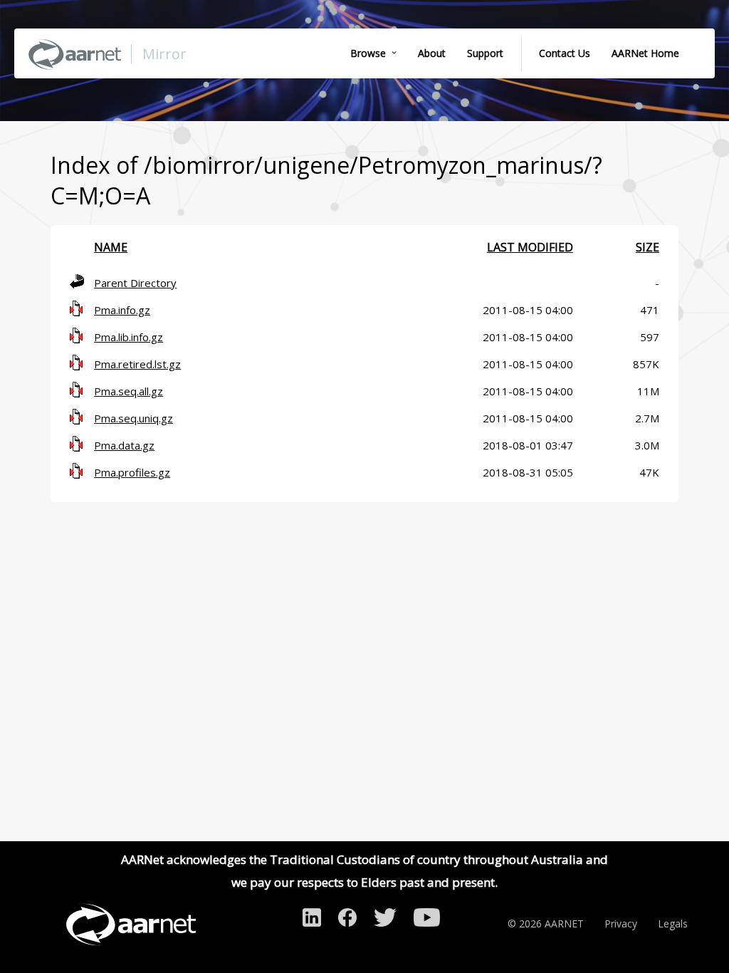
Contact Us (564, 53)
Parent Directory (135, 283)
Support (485, 53)
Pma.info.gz (122, 310)
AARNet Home (645, 53)
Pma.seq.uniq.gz (133, 418)
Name (110, 247)
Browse (368, 53)
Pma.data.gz (124, 445)
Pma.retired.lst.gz (137, 364)
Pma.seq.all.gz (128, 391)
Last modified (530, 247)
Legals (673, 923)
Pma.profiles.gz (132, 472)
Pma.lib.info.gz (128, 337)
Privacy (620, 923)
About (432, 53)
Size (647, 247)
